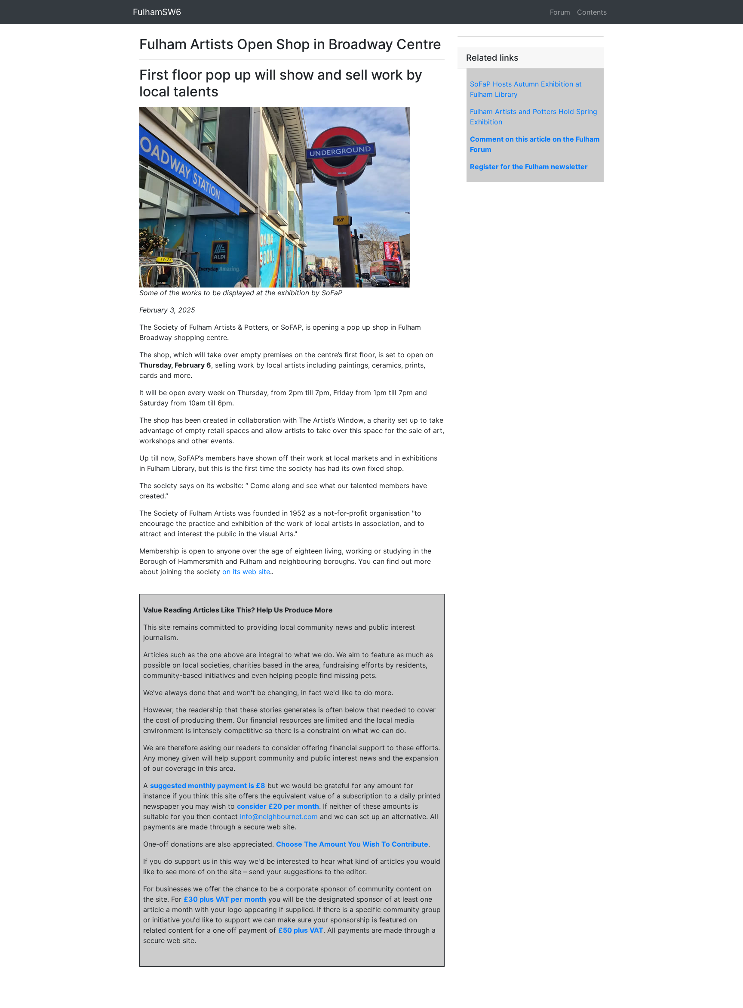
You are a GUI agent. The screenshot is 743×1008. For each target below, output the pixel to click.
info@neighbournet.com (279, 816)
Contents (592, 12)
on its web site (246, 571)
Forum (560, 12)
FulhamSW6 (157, 12)
